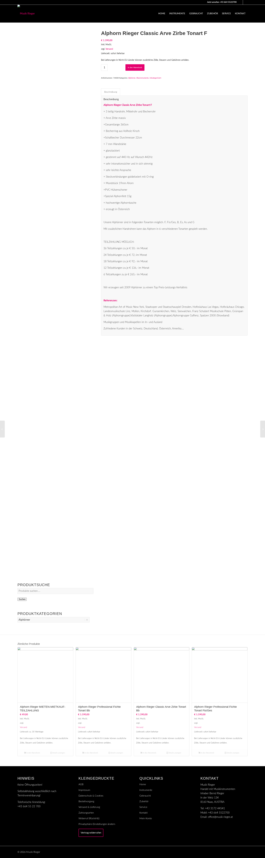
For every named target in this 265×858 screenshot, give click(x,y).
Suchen (22, 599)
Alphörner (132, 78)
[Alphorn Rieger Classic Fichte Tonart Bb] (2, 429)
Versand (109, 49)
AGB (81, 784)
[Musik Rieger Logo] (26, 14)
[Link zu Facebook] (245, 2)
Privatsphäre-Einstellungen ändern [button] (97, 824)
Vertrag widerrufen (91, 832)
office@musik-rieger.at (220, 817)
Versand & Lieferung (89, 807)
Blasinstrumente (142, 78)
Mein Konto (145, 818)
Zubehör (144, 801)
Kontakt (143, 813)
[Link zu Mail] (240, 2)
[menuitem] (161, 14)
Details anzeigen (58, 753)
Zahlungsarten (86, 813)
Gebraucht (145, 796)
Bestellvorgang (86, 801)
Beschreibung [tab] (110, 92)
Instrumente (145, 790)
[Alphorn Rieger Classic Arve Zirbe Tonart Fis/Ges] (262, 429)
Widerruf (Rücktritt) (89, 818)
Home (142, 784)
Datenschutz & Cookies (91, 796)
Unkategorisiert (155, 78)
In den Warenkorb (135, 67)
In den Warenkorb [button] (33, 753)
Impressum (84, 790)
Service (143, 807)
